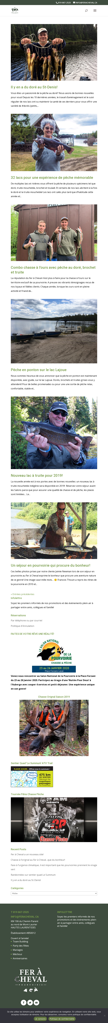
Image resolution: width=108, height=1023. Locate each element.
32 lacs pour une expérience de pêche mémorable (52, 177)
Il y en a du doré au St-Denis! (34, 87)
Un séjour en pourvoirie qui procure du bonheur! (50, 565)
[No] (104, 1015)
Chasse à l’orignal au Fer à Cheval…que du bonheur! (38, 859)
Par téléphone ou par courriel (26, 620)
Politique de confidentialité (62, 1019)
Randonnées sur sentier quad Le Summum (33, 874)
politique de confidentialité (84, 1014)
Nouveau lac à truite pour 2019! (37, 475)
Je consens (40, 1019)
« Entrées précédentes (22, 594)
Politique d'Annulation (22, 625)
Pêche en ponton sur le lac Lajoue (39, 370)
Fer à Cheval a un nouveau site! (27, 854)
